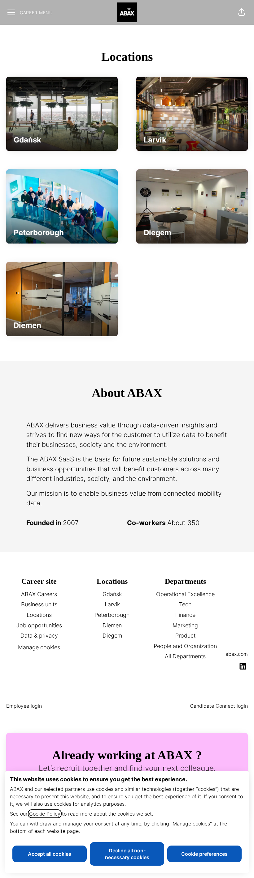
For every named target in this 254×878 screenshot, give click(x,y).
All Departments (185, 656)
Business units (39, 604)
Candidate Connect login (219, 706)
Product (185, 635)
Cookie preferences (204, 854)
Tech (185, 604)
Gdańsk (112, 594)
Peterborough (112, 615)
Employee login (24, 706)
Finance (185, 615)
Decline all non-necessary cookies (127, 853)
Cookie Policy (44, 814)
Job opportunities (39, 625)
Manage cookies (39, 647)
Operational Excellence (185, 594)
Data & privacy (39, 635)
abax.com (237, 654)
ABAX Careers (39, 594)
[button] (241, 12)
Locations (39, 615)
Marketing (185, 625)
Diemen (112, 625)
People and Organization (185, 646)
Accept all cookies (49, 854)
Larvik (112, 604)
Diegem (112, 635)
